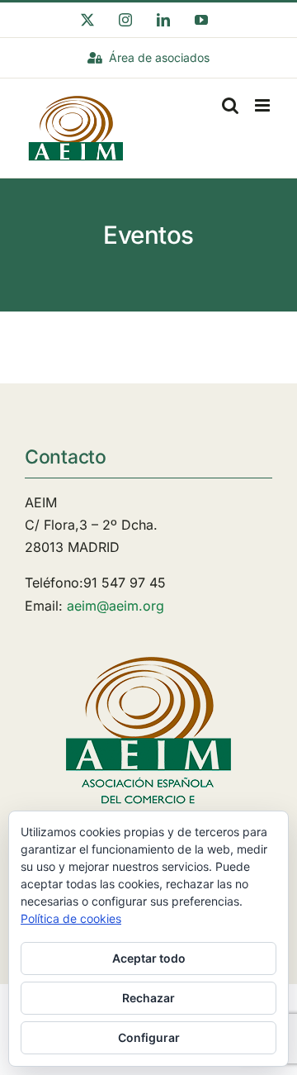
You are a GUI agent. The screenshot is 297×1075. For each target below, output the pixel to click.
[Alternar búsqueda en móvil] (230, 105)
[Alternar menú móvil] (263, 105)
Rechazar (148, 998)
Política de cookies (71, 918)
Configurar (149, 1037)
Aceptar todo (149, 958)
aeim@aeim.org (115, 605)
